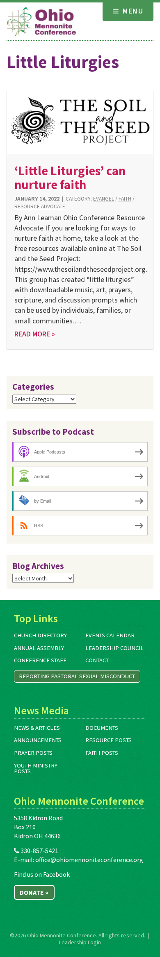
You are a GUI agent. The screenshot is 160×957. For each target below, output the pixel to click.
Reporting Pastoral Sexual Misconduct (77, 676)
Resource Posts (108, 740)
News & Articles (37, 727)
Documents (101, 727)
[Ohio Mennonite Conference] (41, 22)
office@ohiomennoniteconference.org (89, 859)
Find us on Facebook (42, 874)
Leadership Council (114, 648)
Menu (132, 11)
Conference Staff (40, 660)
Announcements (38, 740)
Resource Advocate (39, 206)
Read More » (34, 334)
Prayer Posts (33, 752)
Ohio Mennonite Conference (61, 935)
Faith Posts (101, 752)
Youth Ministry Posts (35, 768)
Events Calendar (110, 635)
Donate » (34, 892)
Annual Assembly (39, 648)
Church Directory (40, 635)
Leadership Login (80, 942)
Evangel (103, 198)
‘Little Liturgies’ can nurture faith (70, 177)
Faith (125, 198)
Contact (97, 660)
